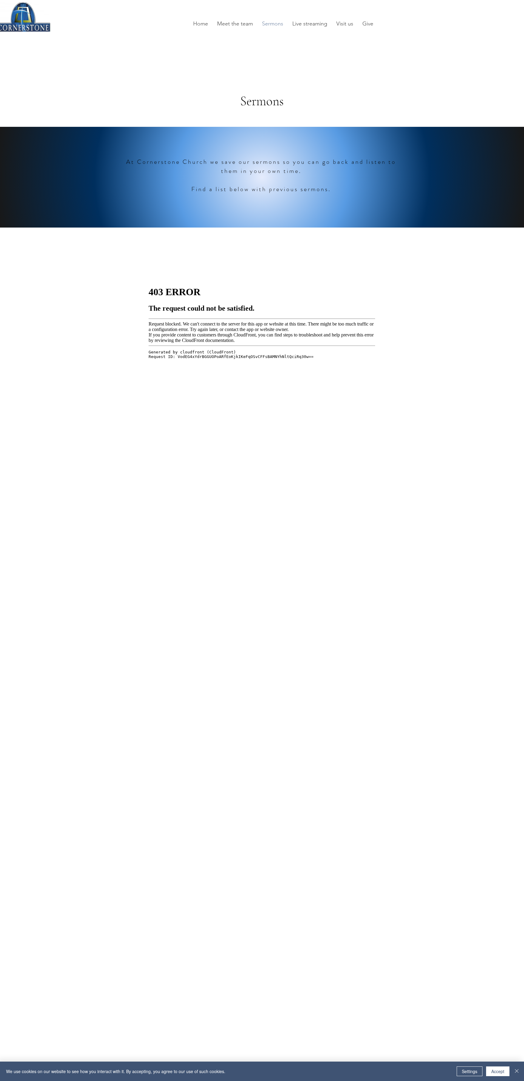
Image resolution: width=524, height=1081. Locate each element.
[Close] (516, 1071)
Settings (469, 1071)
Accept (497, 1071)
